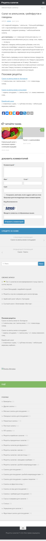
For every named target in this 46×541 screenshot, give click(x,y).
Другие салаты (9, 406)
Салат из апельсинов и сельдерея (14, 90)
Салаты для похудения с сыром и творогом (19, 479)
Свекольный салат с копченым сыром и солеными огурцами (9, 144)
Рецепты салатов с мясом (13, 450)
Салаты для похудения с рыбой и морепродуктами (22, 474)
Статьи (6, 504)
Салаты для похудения (12, 470)
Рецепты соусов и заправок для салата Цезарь (21, 294)
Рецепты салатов (9, 2)
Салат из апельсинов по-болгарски (14, 79)
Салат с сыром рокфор (31, 140)
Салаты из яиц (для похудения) (15, 489)
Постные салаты (10, 426)
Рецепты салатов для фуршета (15, 445)
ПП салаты (8, 431)
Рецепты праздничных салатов (15, 440)
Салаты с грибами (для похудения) (16, 494)
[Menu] (43, 2)
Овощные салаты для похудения (16, 416)
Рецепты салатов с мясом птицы (15, 455)
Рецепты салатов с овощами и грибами (18, 460)
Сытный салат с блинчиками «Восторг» (18, 304)
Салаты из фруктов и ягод (13, 484)
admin (9, 21)
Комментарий (9, 165)
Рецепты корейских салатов (14, 435)
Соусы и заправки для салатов (15, 499)
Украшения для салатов (12, 508)
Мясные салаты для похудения (15, 411)
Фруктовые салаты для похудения (16, 513)
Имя (6, 179)
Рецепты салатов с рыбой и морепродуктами (20, 465)
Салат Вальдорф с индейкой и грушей (17, 289)
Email (26, 179)
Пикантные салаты (10, 8)
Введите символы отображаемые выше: (19, 213)
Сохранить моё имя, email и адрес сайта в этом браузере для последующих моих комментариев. (22, 196)
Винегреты (7, 401)
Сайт (5, 187)
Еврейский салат (8, 101)
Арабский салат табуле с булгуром (16, 299)
